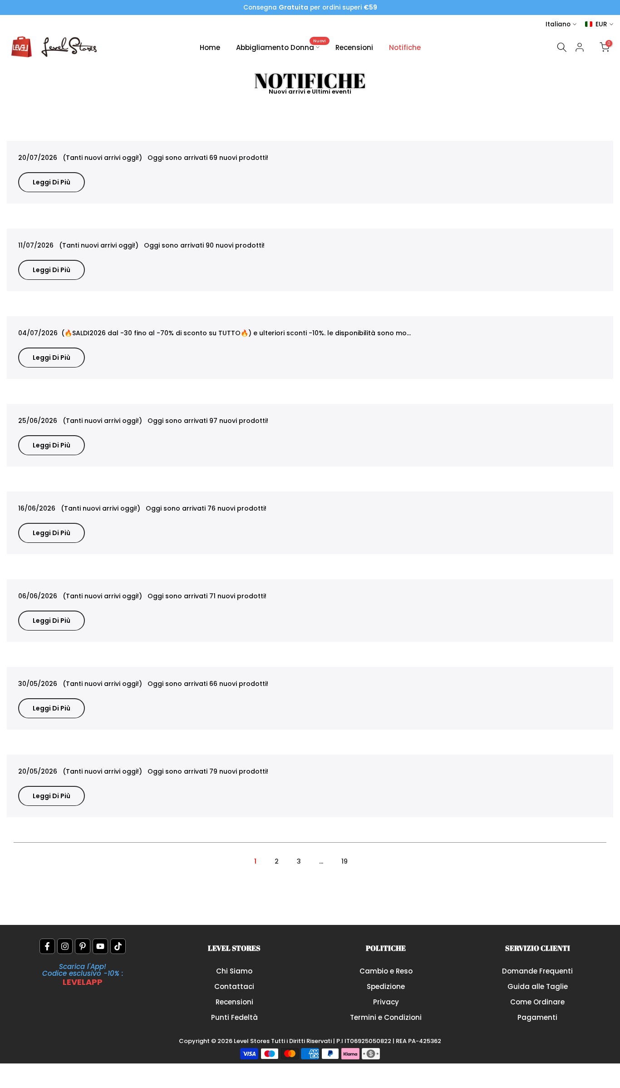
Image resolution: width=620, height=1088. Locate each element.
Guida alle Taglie (537, 986)
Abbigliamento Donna (281, 47)
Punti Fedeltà (234, 1017)
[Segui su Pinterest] (82, 946)
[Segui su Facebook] (47, 946)
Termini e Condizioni (386, 1017)
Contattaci (234, 986)
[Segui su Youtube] (100, 946)
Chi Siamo (234, 971)
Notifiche (405, 47)
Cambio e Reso (386, 971)
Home (210, 47)
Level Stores (252, 1041)
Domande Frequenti (537, 971)
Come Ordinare (537, 1002)
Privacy (386, 1002)
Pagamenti (537, 1017)
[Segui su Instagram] (65, 946)
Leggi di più (51, 182)
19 (344, 861)
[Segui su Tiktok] (118, 946)
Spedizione (386, 986)
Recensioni (354, 47)
